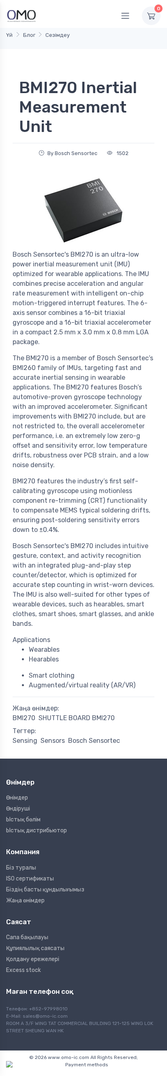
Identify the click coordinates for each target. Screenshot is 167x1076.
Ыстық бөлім (23, 819)
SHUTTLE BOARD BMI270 (77, 718)
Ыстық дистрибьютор (36, 830)
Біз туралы (21, 867)
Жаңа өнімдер (25, 900)
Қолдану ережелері (32, 959)
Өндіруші (18, 808)
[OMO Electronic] (21, 15)
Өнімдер (17, 797)
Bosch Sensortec (94, 740)
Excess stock (23, 970)
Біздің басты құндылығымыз (45, 889)
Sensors (53, 740)
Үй (9, 35)
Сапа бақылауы (27, 937)
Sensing (25, 740)
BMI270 (24, 718)
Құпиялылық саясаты (35, 948)
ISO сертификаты (30, 878)
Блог (29, 35)
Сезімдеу (57, 35)
